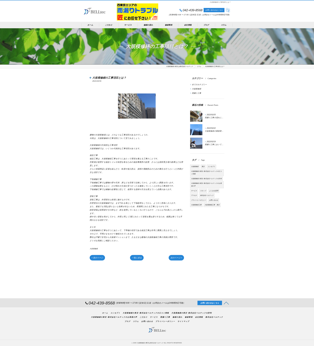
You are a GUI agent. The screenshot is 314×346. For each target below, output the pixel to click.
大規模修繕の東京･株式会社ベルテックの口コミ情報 (206, 172)
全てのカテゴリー (199, 85)
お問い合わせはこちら (214, 10)
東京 (203, 166)
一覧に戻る (137, 258)
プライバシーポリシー (198, 200)
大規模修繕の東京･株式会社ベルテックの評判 (206, 178)
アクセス (194, 195)
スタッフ (203, 191)
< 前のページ (97, 258)
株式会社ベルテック (207, 195)
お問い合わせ (213, 200)
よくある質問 (213, 191)
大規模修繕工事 (196, 205)
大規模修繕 (94, 249)
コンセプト (211, 166)
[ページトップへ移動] (226, 302)
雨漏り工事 (196, 93)
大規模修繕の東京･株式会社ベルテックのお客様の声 (206, 184)
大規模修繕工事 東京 (212, 205)
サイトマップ (183, 321)
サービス (194, 191)
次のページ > (176, 258)
